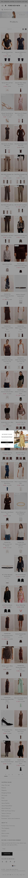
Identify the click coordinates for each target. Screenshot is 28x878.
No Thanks (7, 444)
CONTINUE (7, 442)
